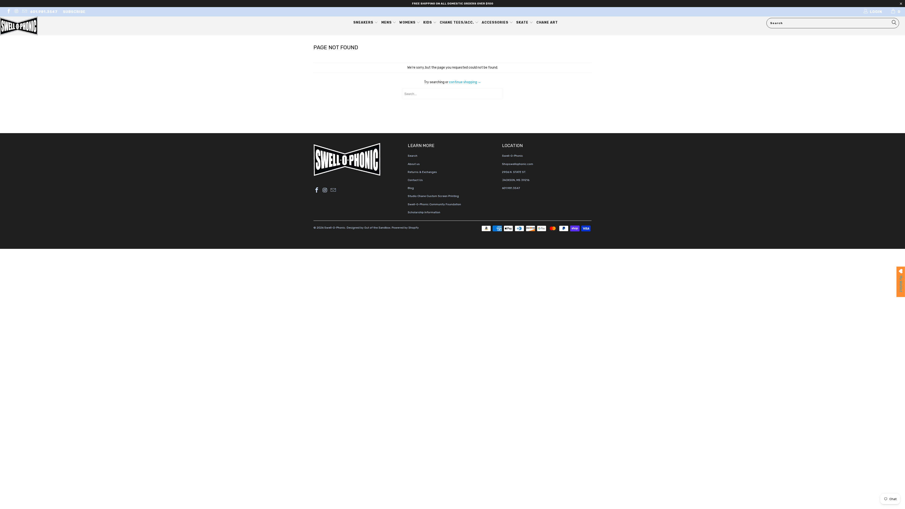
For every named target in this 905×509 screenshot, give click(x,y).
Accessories (495, 23)
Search (412, 155)
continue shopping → (465, 82)
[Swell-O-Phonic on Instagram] (16, 12)
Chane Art (547, 23)
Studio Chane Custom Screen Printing (433, 196)
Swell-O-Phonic (334, 227)
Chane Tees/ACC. (457, 23)
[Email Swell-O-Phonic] (24, 12)
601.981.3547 (44, 12)
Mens (387, 23)
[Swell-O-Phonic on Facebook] (8, 12)
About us (414, 164)
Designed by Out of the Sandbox (368, 227)
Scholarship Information (424, 212)
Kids (428, 23)
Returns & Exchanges (422, 172)
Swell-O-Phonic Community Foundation (434, 204)
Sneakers (363, 23)
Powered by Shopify (405, 227)
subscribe (74, 12)
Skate (522, 23)
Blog (411, 188)
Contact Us (415, 180)
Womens (407, 23)
